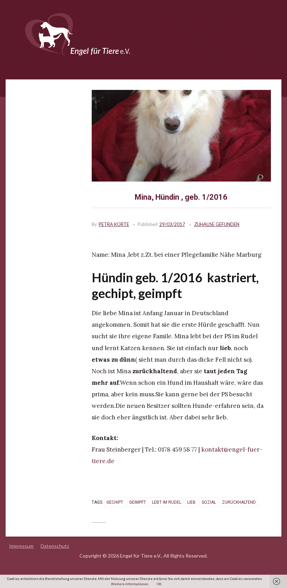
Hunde (190, 29)
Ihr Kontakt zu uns (173, 53)
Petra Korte (114, 224)
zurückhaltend (239, 502)
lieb (191, 502)
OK (159, 584)
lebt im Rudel (166, 502)
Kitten (243, 53)
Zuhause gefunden (174, 41)
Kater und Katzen (172, 65)
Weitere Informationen (129, 584)
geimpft (137, 502)
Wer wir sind (215, 53)
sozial (209, 502)
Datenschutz (55, 546)
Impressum (21, 546)
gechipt (114, 502)
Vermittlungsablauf (226, 29)
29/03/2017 (172, 224)
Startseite (164, 29)
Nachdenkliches (219, 41)
